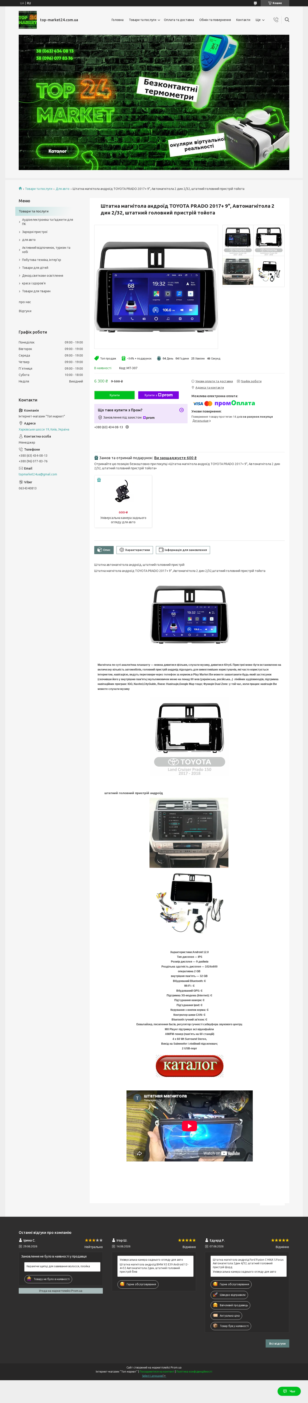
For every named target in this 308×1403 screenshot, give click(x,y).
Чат (292, 1391)
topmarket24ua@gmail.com (38, 474)
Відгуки (25, 311)
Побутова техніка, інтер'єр (41, 260)
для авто (29, 240)
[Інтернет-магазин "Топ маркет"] (28, 20)
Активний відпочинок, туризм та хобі (46, 250)
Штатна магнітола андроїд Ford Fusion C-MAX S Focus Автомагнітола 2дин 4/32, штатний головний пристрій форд (248, 1263)
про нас (25, 302)
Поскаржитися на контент (157, 1371)
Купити (115, 395)
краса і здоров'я (34, 283)
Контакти (243, 20)
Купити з (151, 395)
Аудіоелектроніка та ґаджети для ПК (47, 222)
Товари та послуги (142, 20)
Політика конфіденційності (194, 1371)
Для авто (62, 189)
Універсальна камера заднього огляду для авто (151, 1259)
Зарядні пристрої (35, 232)
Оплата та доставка (179, 20)
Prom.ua (176, 1367)
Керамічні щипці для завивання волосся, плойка (58, 1266)
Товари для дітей (35, 268)
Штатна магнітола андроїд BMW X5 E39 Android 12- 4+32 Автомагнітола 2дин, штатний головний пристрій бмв (154, 1268)
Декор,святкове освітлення (42, 275)
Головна (118, 20)
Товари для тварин (36, 291)
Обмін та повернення (215, 20)
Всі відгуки (277, 1343)
